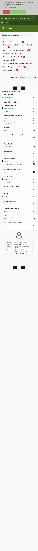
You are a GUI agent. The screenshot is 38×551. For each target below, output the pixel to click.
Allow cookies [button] (18, 12)
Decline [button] (6, 12)
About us (4, 23)
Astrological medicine (9, 19)
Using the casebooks (26, 19)
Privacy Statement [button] (9, 7)
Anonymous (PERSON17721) (16, 242)
